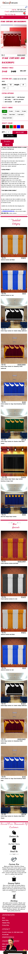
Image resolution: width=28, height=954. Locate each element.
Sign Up (13, 14)
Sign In (7, 14)
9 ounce (4, 112)
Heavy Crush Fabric (7, 118)
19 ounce (5, 115)
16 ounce (24, 112)
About (3, 918)
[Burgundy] (7, 126)
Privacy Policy (5, 925)
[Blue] (18, 126)
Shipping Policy (5, 923)
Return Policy (5, 921)
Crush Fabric (21, 115)
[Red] (14, 126)
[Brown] (22, 126)
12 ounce (11, 112)
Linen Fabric (12, 115)
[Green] (11, 126)
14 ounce (17, 112)
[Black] (4, 126)
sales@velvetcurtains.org (8, 211)
